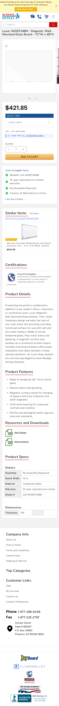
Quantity (9, 144)
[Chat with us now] (32, 16)
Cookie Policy (13, 555)
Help (8, 585)
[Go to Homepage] (11, 16)
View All (22, 218)
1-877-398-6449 (29, 612)
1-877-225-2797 (28, 617)
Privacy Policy (13, 545)
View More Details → (15, 199)
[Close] (56, 6)
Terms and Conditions (17, 550)
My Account (12, 591)
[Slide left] (23, 98)
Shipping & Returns (16, 561)
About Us (11, 539)
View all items (17, 170)
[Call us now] (39, 16)
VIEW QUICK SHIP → (26, 9)
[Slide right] (36, 98)
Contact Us (12, 596)
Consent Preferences (17, 601)
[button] (46, 16)
